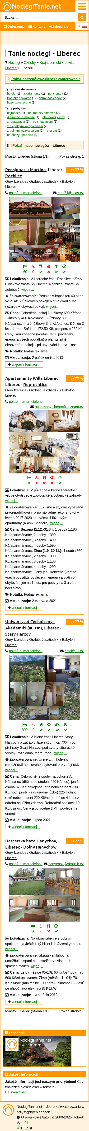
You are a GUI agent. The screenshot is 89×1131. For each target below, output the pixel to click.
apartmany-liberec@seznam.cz (59, 407)
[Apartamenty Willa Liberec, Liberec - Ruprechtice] (44, 439)
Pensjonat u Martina (25, 169)
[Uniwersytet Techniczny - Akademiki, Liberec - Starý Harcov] (44, 687)
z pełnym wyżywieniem (23, 130)
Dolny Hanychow (39, 846)
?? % (78, 170)
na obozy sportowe (20, 135)
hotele (11, 93)
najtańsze (13, 113)
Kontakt (38, 26)
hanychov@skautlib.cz (66, 864)
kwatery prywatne (19, 98)
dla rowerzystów (53, 117)
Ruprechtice (35, 384)
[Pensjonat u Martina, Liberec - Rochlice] (44, 229)
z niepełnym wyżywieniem (25, 126)
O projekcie (30, 1117)
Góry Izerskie (15, 181)
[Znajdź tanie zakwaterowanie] (82, 17)
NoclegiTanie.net (29, 1107)
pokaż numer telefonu (25, 193)
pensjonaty (55, 93)
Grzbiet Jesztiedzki (44, 181)
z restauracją (16, 121)
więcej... (27, 289)
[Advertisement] (44, 38)
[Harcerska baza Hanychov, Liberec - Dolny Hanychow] (44, 895)
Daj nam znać (16, 1092)
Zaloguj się (60, 26)
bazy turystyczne (19, 102)
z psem (52, 130)
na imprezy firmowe (41, 113)
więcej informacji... (26, 364)
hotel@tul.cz (74, 651)
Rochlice (13, 175)
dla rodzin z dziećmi (21, 117)
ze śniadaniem (43, 121)
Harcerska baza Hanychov (30, 840)
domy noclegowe (50, 98)
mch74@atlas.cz (70, 193)
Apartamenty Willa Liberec (31, 378)
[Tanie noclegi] (8, 1110)
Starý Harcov (18, 634)
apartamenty (31, 93)
